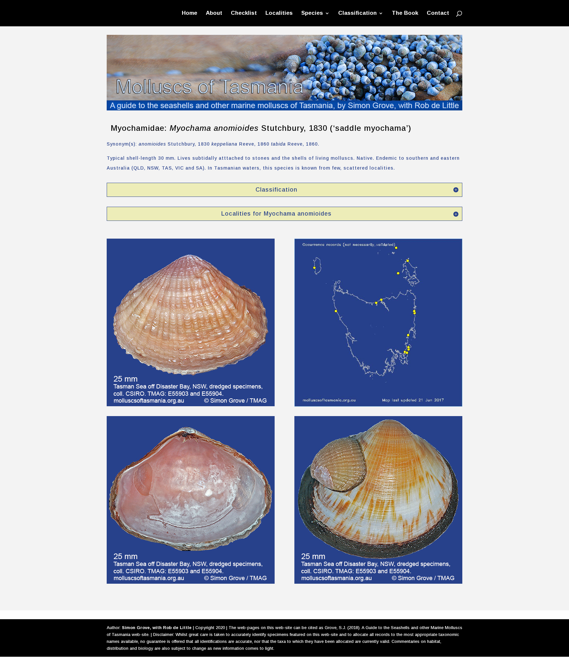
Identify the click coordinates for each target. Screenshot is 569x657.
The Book (405, 13)
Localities (279, 13)
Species (312, 13)
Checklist (244, 13)
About (214, 13)
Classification (357, 13)
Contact (438, 13)
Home (189, 13)
